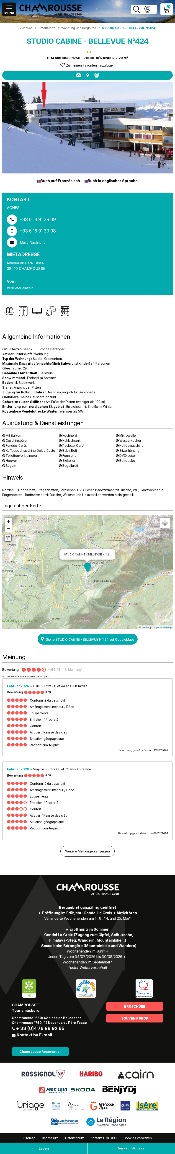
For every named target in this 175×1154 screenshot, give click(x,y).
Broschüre (134, 1006)
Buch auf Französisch (60, 180)
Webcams (147, 9)
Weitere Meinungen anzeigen (87, 851)
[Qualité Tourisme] (144, 988)
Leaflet (145, 627)
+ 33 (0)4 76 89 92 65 (40, 1028)
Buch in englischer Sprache (113, 180)
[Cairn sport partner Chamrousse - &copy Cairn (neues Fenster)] (135, 1073)
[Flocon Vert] (29, 988)
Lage (87, 75)
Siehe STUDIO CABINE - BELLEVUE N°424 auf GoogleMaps (90, 639)
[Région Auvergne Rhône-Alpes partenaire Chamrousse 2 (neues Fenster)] (106, 1121)
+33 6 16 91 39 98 (37, 231)
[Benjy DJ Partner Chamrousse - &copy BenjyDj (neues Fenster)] (119, 1089)
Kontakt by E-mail (34, 1035)
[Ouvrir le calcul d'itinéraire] (8, 537)
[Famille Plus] (86, 988)
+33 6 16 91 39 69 (37, 219)
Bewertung (96, 75)
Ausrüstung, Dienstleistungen (78, 75)
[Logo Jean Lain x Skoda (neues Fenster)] (67, 1089)
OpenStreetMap (163, 627)
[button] (87, 567)
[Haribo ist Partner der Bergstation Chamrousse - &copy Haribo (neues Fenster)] (91, 1073)
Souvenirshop (134, 1018)
